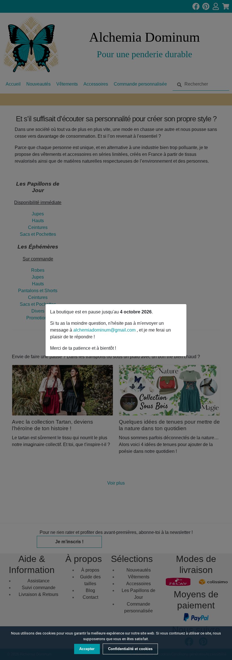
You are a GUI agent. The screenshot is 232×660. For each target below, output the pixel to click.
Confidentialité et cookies (130, 649)
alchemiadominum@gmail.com (105, 330)
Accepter (86, 649)
